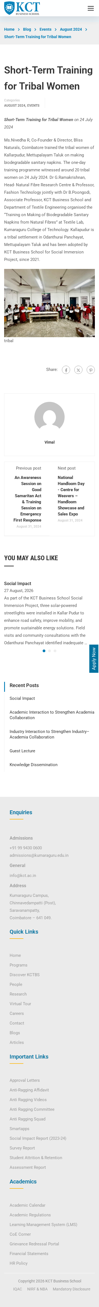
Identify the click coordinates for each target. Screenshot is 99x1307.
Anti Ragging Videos (28, 1099)
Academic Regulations (30, 1214)
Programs (19, 965)
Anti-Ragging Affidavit (29, 1090)
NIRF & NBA (37, 1289)
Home (9, 29)
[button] (44, 650)
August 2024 (71, 29)
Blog (27, 29)
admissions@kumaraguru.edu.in (39, 855)
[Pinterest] (91, 370)
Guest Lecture (22, 750)
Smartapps (19, 1128)
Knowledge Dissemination (33, 764)
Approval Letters (25, 1080)
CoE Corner (20, 1234)
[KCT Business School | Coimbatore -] (22, 8)
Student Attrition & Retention (36, 1157)
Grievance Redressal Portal (34, 1243)
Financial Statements (29, 1253)
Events (45, 29)
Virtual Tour (20, 1003)
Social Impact (17, 583)
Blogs (15, 1032)
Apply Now (94, 658)
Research (18, 994)
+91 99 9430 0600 (26, 847)
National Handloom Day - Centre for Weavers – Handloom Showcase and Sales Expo (71, 496)
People (16, 984)
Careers (17, 1013)
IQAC (17, 1289)
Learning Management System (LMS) (43, 1224)
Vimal (50, 442)
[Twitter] (78, 370)
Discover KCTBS (25, 974)
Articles (17, 1042)
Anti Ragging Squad (27, 1119)
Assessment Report (28, 1167)
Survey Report (22, 1148)
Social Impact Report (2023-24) (38, 1138)
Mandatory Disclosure (71, 1289)
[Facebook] (66, 370)
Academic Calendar (27, 1205)
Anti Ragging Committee (32, 1109)
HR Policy (19, 1263)
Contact (17, 1023)
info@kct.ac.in (23, 875)
